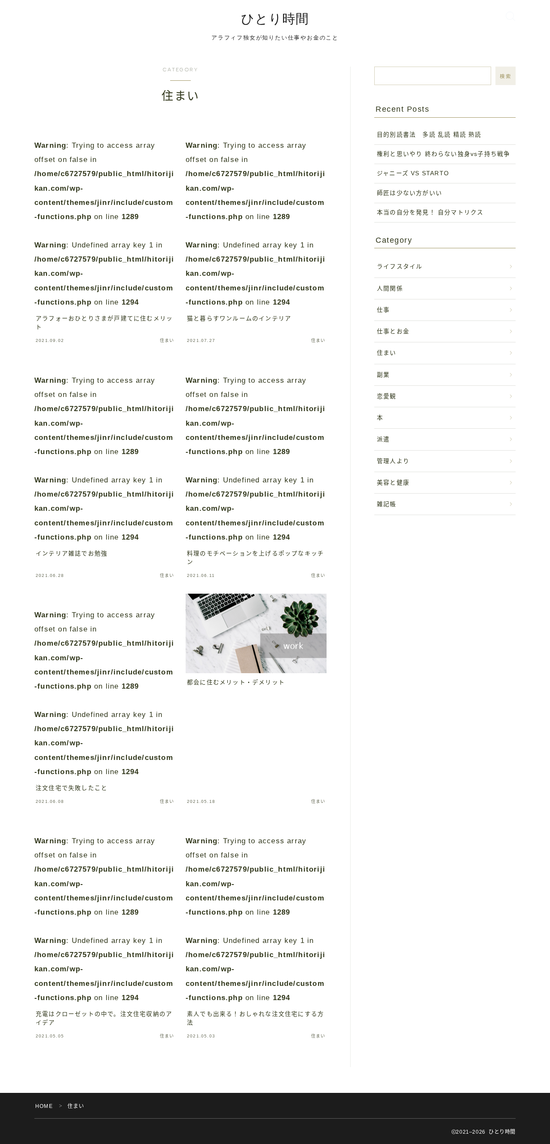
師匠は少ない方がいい (409, 193)
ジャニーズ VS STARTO (413, 173)
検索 (505, 76)
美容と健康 (393, 482)
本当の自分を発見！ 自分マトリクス (430, 212)
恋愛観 (387, 396)
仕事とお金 (393, 331)
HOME (44, 1106)
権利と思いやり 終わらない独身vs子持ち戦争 (443, 154)
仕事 (383, 310)
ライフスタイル (399, 266)
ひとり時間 (275, 19)
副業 (383, 375)
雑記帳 (387, 504)
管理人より (393, 461)
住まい (387, 353)
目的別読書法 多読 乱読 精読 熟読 (432, 134)
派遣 (383, 439)
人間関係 (390, 288)
